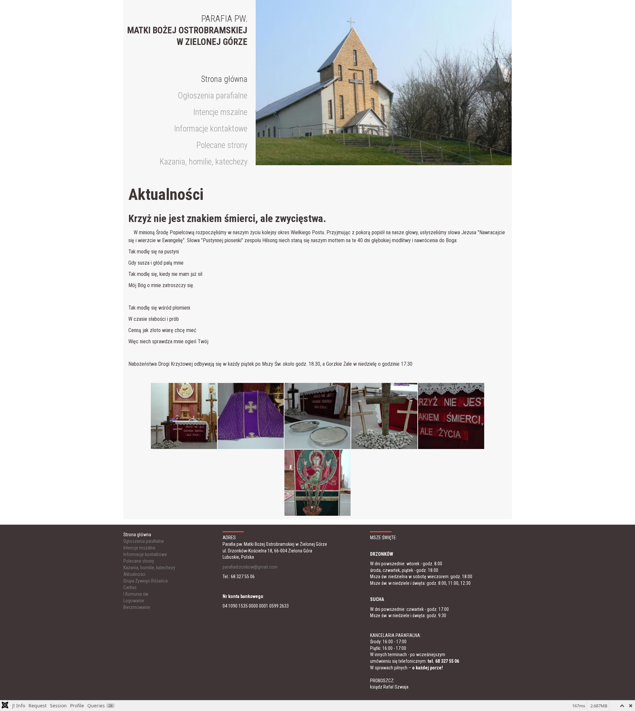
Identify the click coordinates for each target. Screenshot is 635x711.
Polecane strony (221, 145)
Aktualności (134, 574)
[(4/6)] (384, 416)
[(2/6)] (251, 416)
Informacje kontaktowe (210, 128)
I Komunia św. (136, 594)
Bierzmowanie (136, 607)
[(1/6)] (184, 416)
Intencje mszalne (220, 112)
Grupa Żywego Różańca (145, 580)
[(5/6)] (451, 416)
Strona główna (224, 79)
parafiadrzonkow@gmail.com (250, 567)
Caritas (130, 587)
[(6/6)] (317, 483)
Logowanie (133, 600)
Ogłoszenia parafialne (212, 95)
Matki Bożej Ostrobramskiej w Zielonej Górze (187, 30)
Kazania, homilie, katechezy (203, 162)
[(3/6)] (317, 416)
